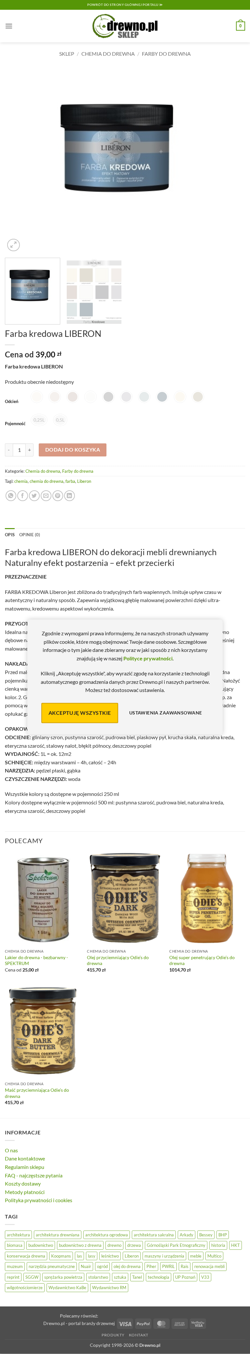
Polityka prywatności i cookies (38, 1200)
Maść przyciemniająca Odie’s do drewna (37, 1093)
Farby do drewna (166, 53)
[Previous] (18, 160)
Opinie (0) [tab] (29, 534)
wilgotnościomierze (25, 1287)
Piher (151, 1266)
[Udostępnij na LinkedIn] (69, 495)
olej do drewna (127, 1266)
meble (195, 1256)
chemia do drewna (46, 481)
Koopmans (61, 1256)
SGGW (31, 1277)
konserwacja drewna (26, 1256)
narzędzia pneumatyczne (52, 1266)
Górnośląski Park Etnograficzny (176, 1245)
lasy (91, 1256)
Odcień (11, 401)
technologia (158, 1277)
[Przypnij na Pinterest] (57, 495)
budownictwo (40, 1245)
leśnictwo (110, 1256)
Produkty (113, 1334)
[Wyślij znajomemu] (46, 495)
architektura (18, 1234)
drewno (114, 1245)
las (79, 1256)
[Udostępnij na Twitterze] (34, 495)
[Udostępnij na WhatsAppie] (11, 495)
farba (70, 481)
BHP (222, 1234)
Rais (184, 1266)
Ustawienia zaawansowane (165, 713)
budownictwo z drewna (80, 1245)
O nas (11, 1150)
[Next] (232, 160)
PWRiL (168, 1266)
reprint (13, 1277)
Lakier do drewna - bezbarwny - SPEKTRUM (36, 960)
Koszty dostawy (23, 1183)
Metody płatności (25, 1192)
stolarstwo (98, 1277)
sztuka (120, 1277)
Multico (214, 1256)
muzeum (15, 1266)
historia (218, 1245)
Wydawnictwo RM (109, 1287)
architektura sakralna (154, 1234)
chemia (21, 481)
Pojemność (15, 424)
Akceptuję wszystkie (80, 713)
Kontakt (138, 1334)
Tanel (137, 1277)
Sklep (66, 53)
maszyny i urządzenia (164, 1256)
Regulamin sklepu (24, 1167)
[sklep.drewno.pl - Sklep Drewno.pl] (125, 26)
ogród (102, 1266)
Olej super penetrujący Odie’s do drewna (202, 960)
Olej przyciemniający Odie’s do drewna (118, 960)
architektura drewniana (57, 1234)
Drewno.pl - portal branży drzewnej (79, 1323)
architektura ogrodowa (106, 1234)
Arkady (186, 1234)
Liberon (84, 481)
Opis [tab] (10, 534)
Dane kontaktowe (25, 1158)
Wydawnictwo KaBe (67, 1287)
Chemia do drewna (108, 53)
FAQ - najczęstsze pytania (33, 1175)
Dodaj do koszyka (72, 450)
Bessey (206, 1234)
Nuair (86, 1266)
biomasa (14, 1245)
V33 (205, 1277)
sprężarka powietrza (63, 1277)
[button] (9, 26)
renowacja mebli (209, 1266)
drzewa (134, 1245)
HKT (235, 1245)
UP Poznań (185, 1277)
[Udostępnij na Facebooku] (22, 495)
